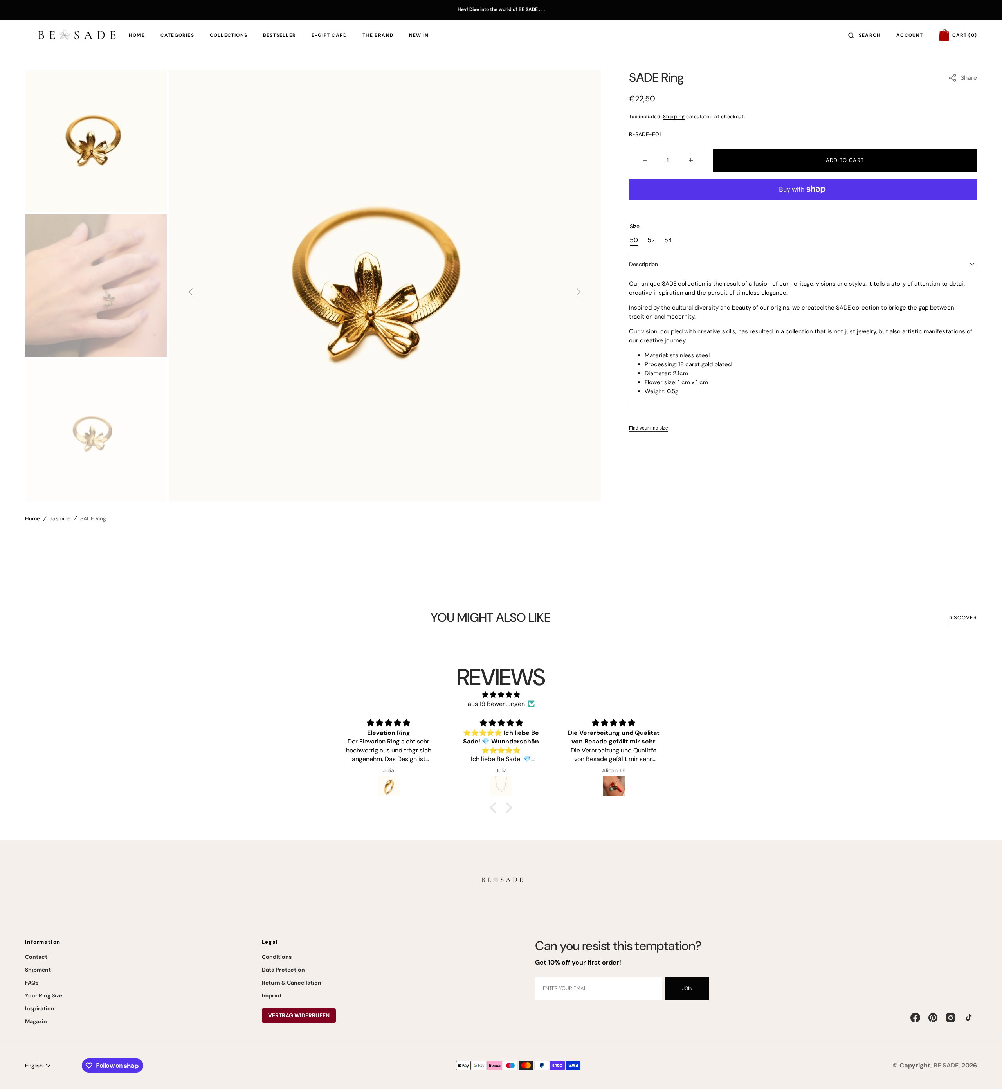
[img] (501, 694)
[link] (501, 881)
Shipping (674, 116)
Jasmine (60, 518)
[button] (864, 35)
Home (32, 518)
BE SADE (946, 1065)
